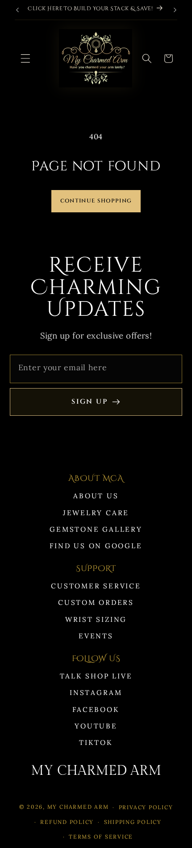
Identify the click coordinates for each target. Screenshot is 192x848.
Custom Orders (96, 602)
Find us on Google (96, 546)
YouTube (96, 726)
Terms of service (101, 836)
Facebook (95, 709)
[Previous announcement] (17, 10)
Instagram (96, 692)
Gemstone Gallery (96, 529)
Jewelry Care (96, 513)
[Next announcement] (175, 10)
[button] (25, 58)
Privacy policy (146, 807)
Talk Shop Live (96, 676)
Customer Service (96, 586)
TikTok (96, 742)
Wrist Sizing (96, 619)
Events (96, 636)
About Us (95, 496)
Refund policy (67, 822)
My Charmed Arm (78, 807)
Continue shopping (96, 201)
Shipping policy (133, 822)
